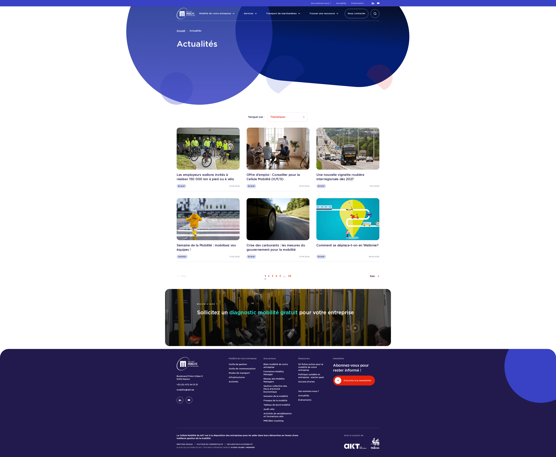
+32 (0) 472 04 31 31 (187, 384)
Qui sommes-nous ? (321, 3)
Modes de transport (239, 373)
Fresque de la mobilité (275, 400)
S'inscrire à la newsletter (357, 380)
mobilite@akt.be (185, 390)
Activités (233, 382)
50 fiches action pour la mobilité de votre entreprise (310, 367)
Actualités (341, 3)
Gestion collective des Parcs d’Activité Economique (275, 389)
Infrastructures (237, 377)
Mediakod (250, 447)
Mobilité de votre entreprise (215, 13)
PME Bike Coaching (274, 421)
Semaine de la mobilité (276, 396)
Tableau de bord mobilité (277, 405)
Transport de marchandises (281, 13)
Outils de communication (242, 368)
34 (289, 276)
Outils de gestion (238, 364)
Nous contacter (356, 13)
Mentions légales (185, 444)
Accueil (181, 30)
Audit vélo (269, 409)
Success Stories (306, 382)
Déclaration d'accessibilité (240, 444)
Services (248, 13)
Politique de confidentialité (210, 444)
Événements (357, 3)
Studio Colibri (237, 447)
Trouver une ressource (322, 13)
